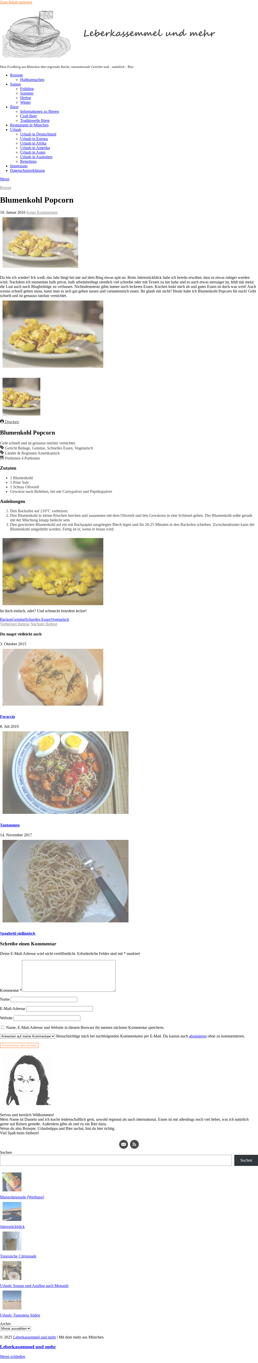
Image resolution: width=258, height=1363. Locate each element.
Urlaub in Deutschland (38, 134)
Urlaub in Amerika (35, 148)
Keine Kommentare (42, 212)
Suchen (6, 1152)
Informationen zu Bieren (39, 111)
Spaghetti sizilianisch (17, 933)
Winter (25, 102)
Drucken (11, 422)
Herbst (25, 98)
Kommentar (11, 990)
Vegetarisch (60, 619)
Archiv (5, 1324)
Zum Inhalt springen (16, 2)
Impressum (18, 166)
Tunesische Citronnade (18, 1256)
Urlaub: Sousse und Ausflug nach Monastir (34, 1286)
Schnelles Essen (38, 619)
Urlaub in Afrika (33, 143)
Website (6, 1018)
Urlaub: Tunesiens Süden (20, 1315)
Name (5, 999)
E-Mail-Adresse (12, 1008)
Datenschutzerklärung (27, 170)
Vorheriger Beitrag (14, 624)
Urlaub (15, 129)
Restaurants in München (29, 125)
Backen (6, 619)
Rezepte (16, 75)
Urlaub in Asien (32, 152)
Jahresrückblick (12, 1226)
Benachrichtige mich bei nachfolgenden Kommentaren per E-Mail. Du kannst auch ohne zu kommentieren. (150, 1036)
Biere (14, 107)
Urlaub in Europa (34, 139)
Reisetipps (28, 161)
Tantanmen (10, 825)
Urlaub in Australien (36, 157)
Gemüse (18, 619)
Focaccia (7, 716)
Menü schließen (12, 1356)
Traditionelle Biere (35, 120)
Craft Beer (28, 116)
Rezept (5, 187)
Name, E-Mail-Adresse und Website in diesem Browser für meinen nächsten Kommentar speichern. (85, 1027)
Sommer (27, 93)
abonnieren (198, 1036)
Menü (4, 179)
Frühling (27, 89)
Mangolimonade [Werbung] (22, 1197)
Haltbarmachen (32, 79)
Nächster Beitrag (43, 624)
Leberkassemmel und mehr (34, 1337)
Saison (15, 84)
